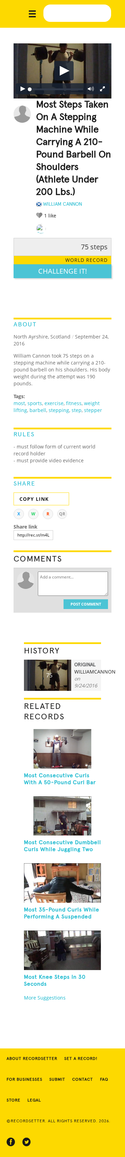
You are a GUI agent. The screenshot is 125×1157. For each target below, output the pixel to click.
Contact (82, 1080)
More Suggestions (45, 997)
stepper (93, 410)
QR (62, 514)
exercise (54, 403)
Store (13, 1100)
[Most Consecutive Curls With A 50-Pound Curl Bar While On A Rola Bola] (62, 749)
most (19, 403)
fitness (74, 403)
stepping (59, 410)
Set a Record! (81, 1059)
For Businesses (24, 1080)
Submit (57, 1080)
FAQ (104, 1080)
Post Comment (85, 604)
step (77, 410)
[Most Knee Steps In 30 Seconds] (62, 950)
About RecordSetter (32, 1059)
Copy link (34, 499)
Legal (34, 1100)
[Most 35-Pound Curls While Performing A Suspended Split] (62, 883)
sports (34, 403)
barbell (38, 410)
